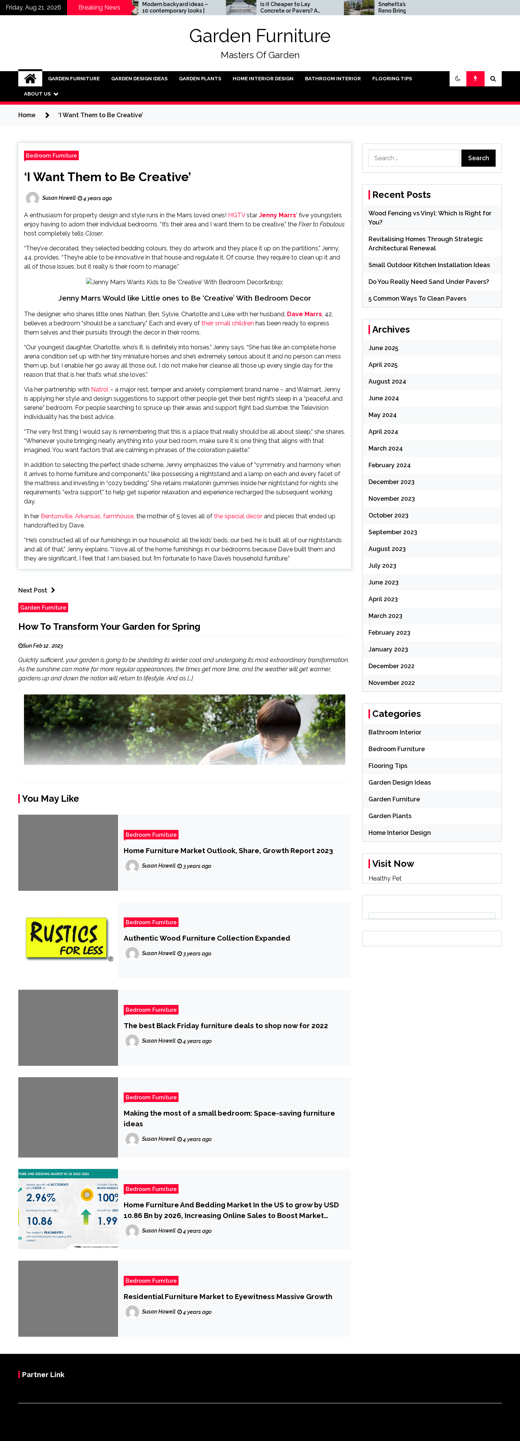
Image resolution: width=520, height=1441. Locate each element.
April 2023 (383, 599)
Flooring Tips (392, 78)
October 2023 (388, 515)
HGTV (236, 215)
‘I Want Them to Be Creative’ (107, 177)
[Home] (30, 78)
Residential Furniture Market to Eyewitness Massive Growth (228, 1296)
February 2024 (389, 465)
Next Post (32, 590)
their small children (227, 323)
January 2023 (388, 649)
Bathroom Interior (333, 78)
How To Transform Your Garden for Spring (109, 626)
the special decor (238, 516)
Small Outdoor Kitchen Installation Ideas (429, 265)
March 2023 (385, 615)
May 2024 (382, 415)
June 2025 (383, 348)
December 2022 (391, 666)
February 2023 (389, 632)
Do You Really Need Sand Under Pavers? (428, 281)
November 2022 (391, 682)
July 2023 (382, 565)
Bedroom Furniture (51, 155)
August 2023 (387, 549)
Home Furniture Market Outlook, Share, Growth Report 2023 (228, 850)
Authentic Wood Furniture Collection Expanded (207, 938)
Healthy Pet (385, 878)
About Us (37, 94)
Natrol (99, 389)
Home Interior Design (263, 78)
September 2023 (392, 532)
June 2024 (383, 398)
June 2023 (383, 582)
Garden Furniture (260, 35)
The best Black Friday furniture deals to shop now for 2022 (226, 1025)
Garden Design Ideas (139, 78)
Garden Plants (200, 78)
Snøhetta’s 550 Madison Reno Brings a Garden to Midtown (373, 7)
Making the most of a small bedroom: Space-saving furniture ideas (229, 1118)
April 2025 (382, 364)
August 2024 (387, 381)
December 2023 (391, 482)
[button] (458, 78)
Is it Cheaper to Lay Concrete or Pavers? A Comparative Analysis (252, 7)
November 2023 (391, 498)
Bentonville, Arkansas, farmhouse (87, 516)
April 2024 (383, 431)
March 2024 (385, 448)
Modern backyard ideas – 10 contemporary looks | (138, 7)
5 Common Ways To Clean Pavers (417, 298)
